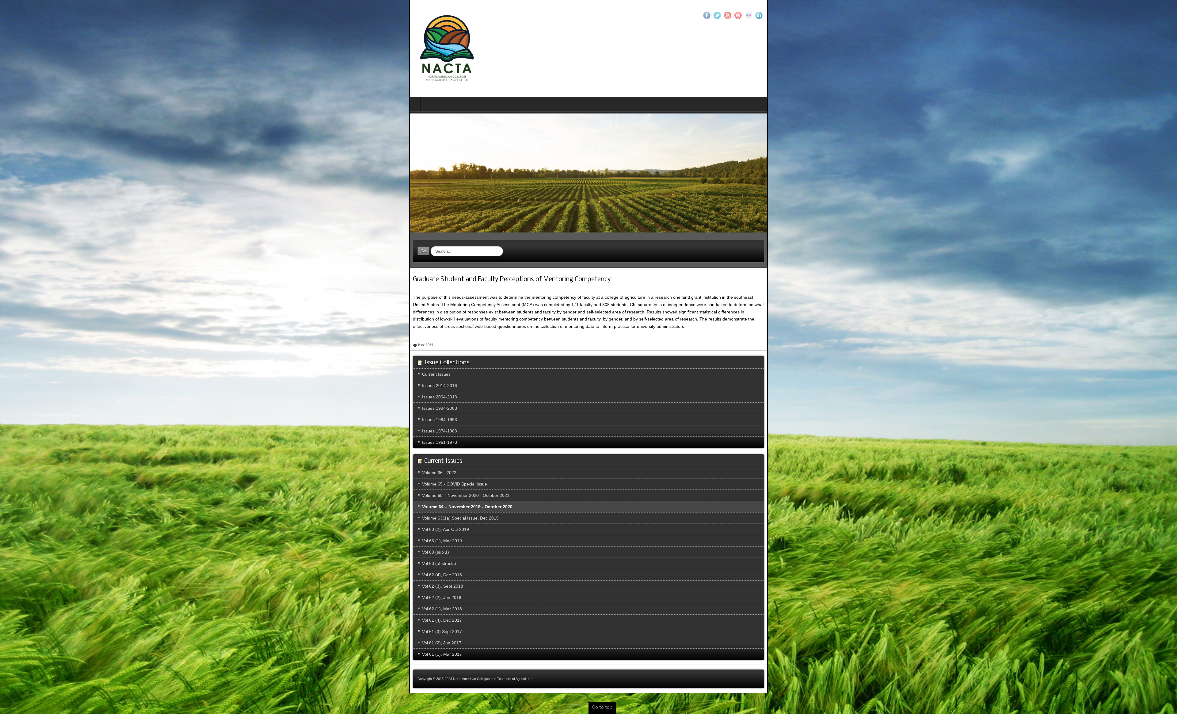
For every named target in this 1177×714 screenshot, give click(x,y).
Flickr (1157, 15)
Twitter (1126, 15)
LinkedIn (1168, 15)
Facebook (1116, 15)
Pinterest (1147, 15)
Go (14, 254)
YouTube (1137, 15)
